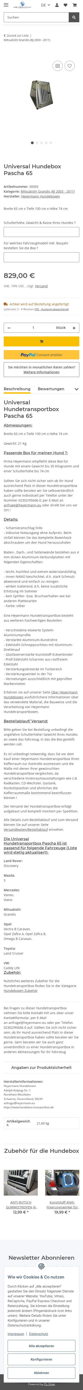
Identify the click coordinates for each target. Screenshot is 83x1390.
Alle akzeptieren (41, 1346)
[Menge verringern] (9, 327)
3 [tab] (41, 142)
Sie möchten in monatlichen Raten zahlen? (41, 369)
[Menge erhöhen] (74, 327)
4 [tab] (46, 142)
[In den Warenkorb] (7, 54)
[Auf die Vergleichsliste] (58, 66)
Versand (41, 286)
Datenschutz (38, 1334)
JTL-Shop (49, 1384)
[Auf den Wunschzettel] (70, 66)
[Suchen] (74, 17)
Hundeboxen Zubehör (21, 990)
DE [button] (43, 5)
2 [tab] (37, 142)
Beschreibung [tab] (17, 389)
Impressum (16, 1334)
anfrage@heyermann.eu (22, 505)
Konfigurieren (41, 1359)
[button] (57, 5)
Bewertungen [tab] (51, 389)
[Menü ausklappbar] (6, 3)
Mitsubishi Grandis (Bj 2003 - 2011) (48, 191)
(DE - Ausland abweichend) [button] (51, 309)
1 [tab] (32, 142)
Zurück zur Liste (18, 35)
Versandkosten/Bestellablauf (26, 829)
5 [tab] (50, 142)
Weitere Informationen (41, 372)
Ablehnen (41, 1373)
